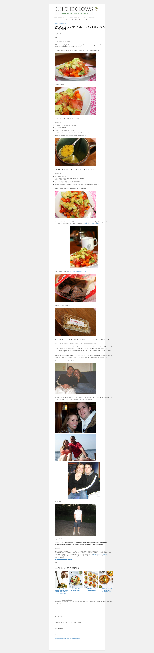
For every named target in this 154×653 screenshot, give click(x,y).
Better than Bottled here (92, 223)
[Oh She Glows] (77, 10)
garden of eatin (84, 601)
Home (56, 23)
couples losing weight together (70, 601)
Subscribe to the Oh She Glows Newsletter (69, 622)
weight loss (92, 601)
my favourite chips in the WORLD (77, 271)
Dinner (66, 23)
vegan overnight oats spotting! (63, 559)
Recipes (61, 23)
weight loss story (101, 601)
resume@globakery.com (100, 554)
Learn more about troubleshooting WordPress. (67, 638)
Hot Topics (69, 600)
